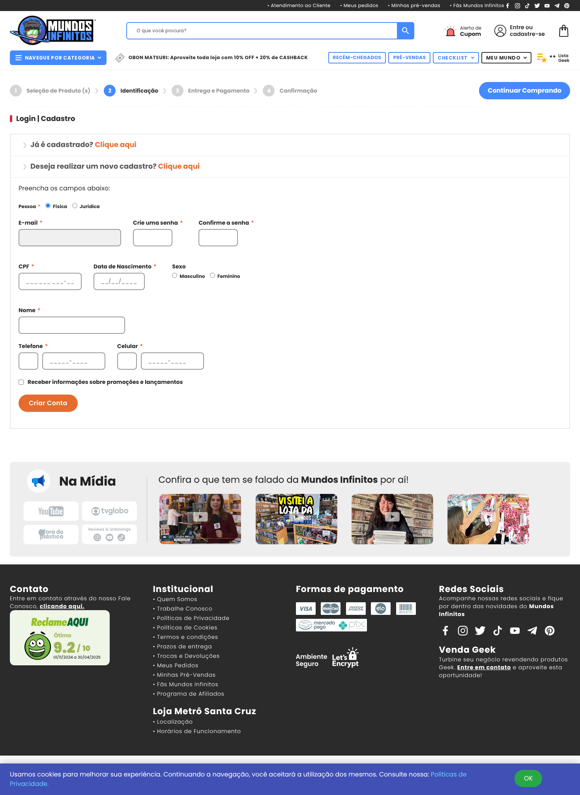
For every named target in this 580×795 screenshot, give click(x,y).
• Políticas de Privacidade (191, 618)
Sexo (178, 266)
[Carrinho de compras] (564, 30)
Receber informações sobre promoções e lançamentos (105, 382)
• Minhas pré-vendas (414, 5)
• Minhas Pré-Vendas (184, 675)
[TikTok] (527, 5)
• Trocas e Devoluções (186, 656)
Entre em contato (484, 667)
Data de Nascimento (125, 266)
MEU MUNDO (503, 57)
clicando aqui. (62, 606)
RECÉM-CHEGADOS (357, 57)
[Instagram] (517, 5)
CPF (26, 266)
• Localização (173, 722)
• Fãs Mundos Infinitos (477, 5)
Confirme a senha (226, 223)
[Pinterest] (566, 5)
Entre (517, 27)
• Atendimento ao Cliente (298, 5)
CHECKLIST (453, 57)
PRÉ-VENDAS (409, 57)
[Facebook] (507, 5)
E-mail (31, 223)
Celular (130, 346)
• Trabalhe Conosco (183, 609)
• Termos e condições (185, 637)
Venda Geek (467, 650)
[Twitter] (537, 5)
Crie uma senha (158, 223)
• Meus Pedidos (175, 665)
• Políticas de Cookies (185, 627)
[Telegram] (557, 5)
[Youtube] (547, 5)
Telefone (33, 346)
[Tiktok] (497, 630)
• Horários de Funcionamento (197, 731)
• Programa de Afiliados (189, 694)
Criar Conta (48, 403)
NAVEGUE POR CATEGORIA (60, 57)
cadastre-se (527, 34)
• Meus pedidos (359, 5)
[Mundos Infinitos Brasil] (53, 30)
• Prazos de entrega (182, 646)
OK (528, 778)
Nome (29, 310)
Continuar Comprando (524, 90)
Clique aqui (115, 145)
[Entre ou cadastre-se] (500, 30)
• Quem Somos (175, 599)
